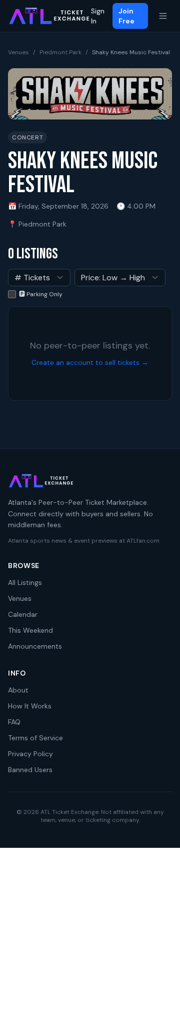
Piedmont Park (61, 52)
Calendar (23, 614)
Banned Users (30, 769)
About (18, 690)
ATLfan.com (143, 541)
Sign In (97, 15)
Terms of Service (35, 737)
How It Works (30, 705)
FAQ (14, 721)
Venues (18, 52)
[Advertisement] (90, 941)
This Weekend (30, 630)
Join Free (126, 15)
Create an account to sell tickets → (90, 362)
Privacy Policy (30, 753)
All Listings (25, 582)
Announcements (35, 646)
